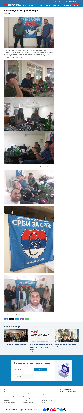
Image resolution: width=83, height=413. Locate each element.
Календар (66, 5)
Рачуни (25, 400)
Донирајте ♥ (7, 390)
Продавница (26, 390)
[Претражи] (78, 1)
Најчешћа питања (46, 396)
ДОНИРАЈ (76, 5)
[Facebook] (6, 319)
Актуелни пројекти (47, 394)
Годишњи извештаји (28, 402)
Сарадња (6, 400)
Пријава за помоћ (46, 390)
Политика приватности (48, 400)
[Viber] (22, 319)
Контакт (44, 402)
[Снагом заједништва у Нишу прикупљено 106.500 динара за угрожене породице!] (16, 335)
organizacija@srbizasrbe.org (68, 391)
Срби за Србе (31, 5)
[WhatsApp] (27, 319)
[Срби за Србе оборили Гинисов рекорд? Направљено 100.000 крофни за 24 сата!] (67, 335)
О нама (6, 392)
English (65, 1)
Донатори (25, 396)
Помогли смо (57, 5)
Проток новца (26, 398)
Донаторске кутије (9, 396)
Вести (25, 5)
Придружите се (46, 398)
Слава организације (9, 402)
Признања (6, 394)
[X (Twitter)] (11, 319)
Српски (58, 1)
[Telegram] (17, 319)
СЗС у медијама (8, 398)
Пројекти (39, 5)
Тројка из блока (27, 394)
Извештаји (48, 5)
